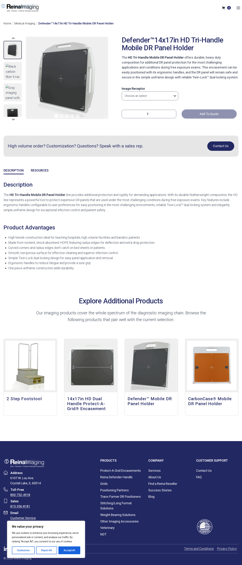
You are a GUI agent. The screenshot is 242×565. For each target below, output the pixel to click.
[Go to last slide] (13, 38)
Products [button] (108, 460)
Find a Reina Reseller (162, 484)
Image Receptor (133, 88)
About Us (154, 477)
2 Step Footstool (24, 398)
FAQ (199, 477)
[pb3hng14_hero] (67, 78)
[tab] (56, 116)
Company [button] (156, 460)
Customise (23, 550)
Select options (139, 413)
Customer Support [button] (212, 460)
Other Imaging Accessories (119, 521)
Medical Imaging (25, 23)
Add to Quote (209, 114)
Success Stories (160, 490)
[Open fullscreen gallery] (105, 117)
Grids (104, 484)
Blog (151, 496)
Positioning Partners (114, 490)
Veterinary (107, 528)
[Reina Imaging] (24, 463)
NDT (103, 534)
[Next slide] (13, 119)
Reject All (46, 550)
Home (7, 23)
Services (154, 470)
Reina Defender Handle (116, 477)
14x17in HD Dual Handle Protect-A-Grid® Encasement (86, 403)
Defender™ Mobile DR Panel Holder (150, 401)
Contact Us (204, 470)
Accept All (69, 550)
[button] (13, 50)
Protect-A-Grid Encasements (120, 470)
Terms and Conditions (199, 548)
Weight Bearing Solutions (118, 515)
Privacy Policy (227, 548)
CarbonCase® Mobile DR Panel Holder (210, 401)
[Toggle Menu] (238, 8)
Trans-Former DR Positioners (120, 496)
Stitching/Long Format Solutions (116, 505)
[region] (46, 539)
